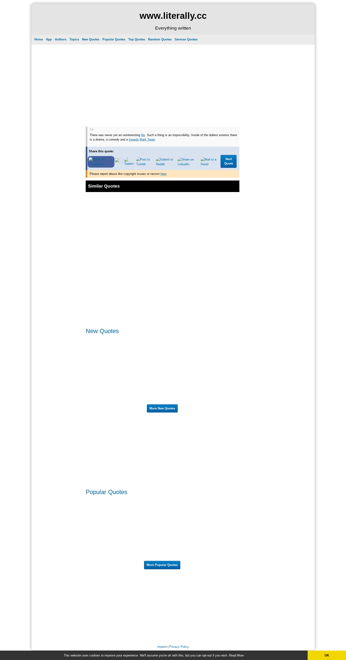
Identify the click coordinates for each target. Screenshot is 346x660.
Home (38, 39)
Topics (74, 39)
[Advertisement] (162, 79)
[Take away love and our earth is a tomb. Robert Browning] (124, 350)
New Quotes (90, 39)
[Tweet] (129, 163)
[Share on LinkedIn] (188, 164)
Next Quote (228, 161)
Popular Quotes (113, 39)
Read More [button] (236, 655)
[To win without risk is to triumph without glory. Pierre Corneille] (201, 374)
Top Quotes (136, 39)
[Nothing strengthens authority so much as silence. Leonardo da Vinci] (124, 523)
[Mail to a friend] (210, 164)
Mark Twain (147, 139)
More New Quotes (162, 408)
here (163, 174)
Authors (60, 39)
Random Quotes (160, 39)
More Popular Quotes (162, 565)
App (49, 39)
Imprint (162, 646)
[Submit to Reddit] (166, 164)
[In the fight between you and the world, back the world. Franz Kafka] (201, 545)
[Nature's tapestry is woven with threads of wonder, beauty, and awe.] (124, 362)
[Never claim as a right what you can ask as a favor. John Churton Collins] (124, 558)
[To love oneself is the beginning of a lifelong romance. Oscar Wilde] (124, 511)
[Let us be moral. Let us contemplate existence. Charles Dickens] (201, 401)
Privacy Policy (179, 646)
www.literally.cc (173, 16)
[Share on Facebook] (101, 164)
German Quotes (186, 39)
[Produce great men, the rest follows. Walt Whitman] (199, 521)
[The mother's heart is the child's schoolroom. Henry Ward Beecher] (124, 533)
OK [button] (327, 655)
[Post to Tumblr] (145, 164)
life (143, 135)
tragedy (134, 139)
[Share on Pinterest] (119, 161)
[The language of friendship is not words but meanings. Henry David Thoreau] (201, 558)
